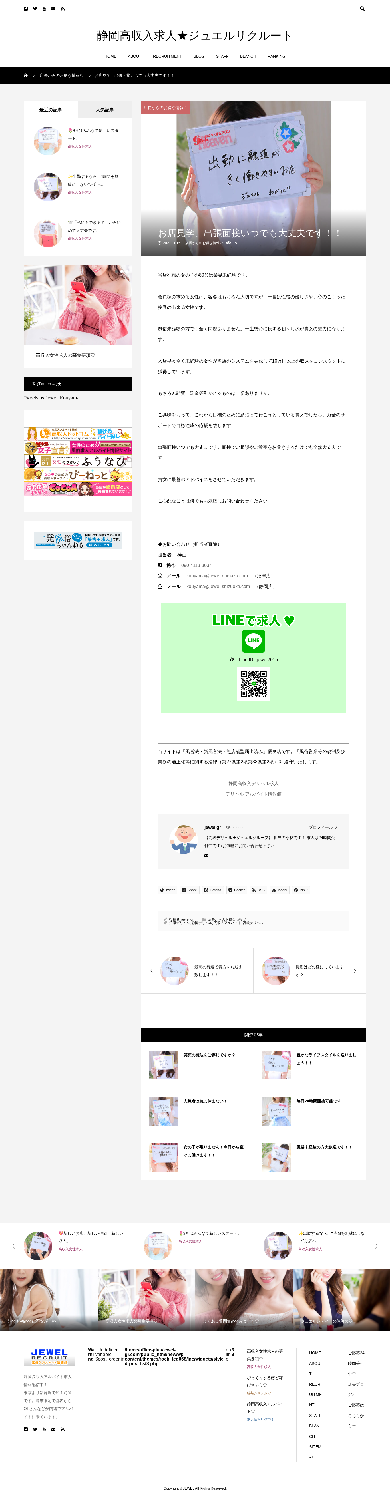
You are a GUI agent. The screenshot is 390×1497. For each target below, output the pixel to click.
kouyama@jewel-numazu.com (217, 575)
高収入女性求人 (80, 146)
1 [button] (116, 271)
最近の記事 (50, 109)
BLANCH (248, 56)
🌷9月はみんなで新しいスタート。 (209, 1233)
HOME (110, 56)
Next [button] (376, 1246)
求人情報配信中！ (260, 1419)
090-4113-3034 (196, 565)
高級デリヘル (253, 923)
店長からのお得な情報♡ (166, 107)
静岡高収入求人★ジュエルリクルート (195, 35)
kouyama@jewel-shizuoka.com (218, 586)
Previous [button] (14, 1246)
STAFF (222, 56)
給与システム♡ (259, 1393)
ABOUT (135, 56)
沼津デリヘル (179, 923)
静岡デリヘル (202, 923)
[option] (78, 316)
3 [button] (126, 271)
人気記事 (105, 109)
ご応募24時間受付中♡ (356, 1363)
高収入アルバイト (227, 923)
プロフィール (321, 827)
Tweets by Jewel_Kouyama (51, 397)
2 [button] (121, 271)
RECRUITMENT (167, 56)
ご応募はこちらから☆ (356, 1415)
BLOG (199, 56)
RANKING (277, 56)
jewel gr (187, 919)
